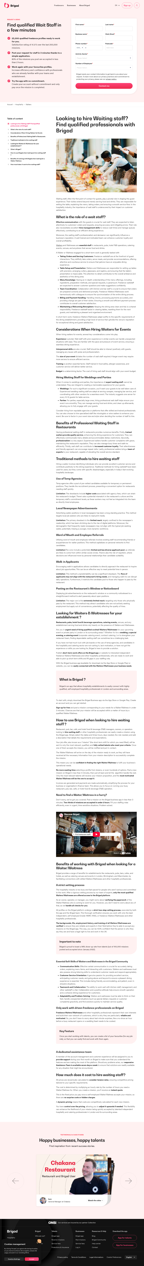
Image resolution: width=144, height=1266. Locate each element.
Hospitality (11, 1238)
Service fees (56, 1244)
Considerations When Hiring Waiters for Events (26, 133)
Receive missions (58, 1240)
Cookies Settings (14, 1259)
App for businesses (124, 1245)
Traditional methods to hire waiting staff (24, 140)
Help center (96, 1244)
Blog (93, 1236)
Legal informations (96, 1257)
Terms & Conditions (78, 1257)
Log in (78, 1247)
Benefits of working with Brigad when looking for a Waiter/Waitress (28, 160)
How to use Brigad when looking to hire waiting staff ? (28, 154)
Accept (31, 1259)
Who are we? (40, 1236)
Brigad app (55, 1236)
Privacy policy (62, 1257)
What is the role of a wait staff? (21, 129)
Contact (95, 1247)
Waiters (59, 245)
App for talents (125, 1238)
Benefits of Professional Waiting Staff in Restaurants (28, 136)
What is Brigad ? (16, 149)
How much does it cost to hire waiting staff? (25, 164)
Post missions (80, 1240)
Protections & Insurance (60, 1247)
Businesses (71, 5)
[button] (84, 5)
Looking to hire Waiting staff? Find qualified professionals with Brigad (25, 125)
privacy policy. (111, 79)
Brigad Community (99, 1240)
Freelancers (59, 5)
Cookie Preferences (114, 1257)
